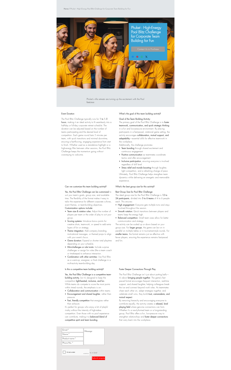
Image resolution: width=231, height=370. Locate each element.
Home (66, 9)
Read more (90, 102)
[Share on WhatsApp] (141, 56)
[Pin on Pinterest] (137, 56)
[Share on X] (146, 56)
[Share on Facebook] (132, 56)
